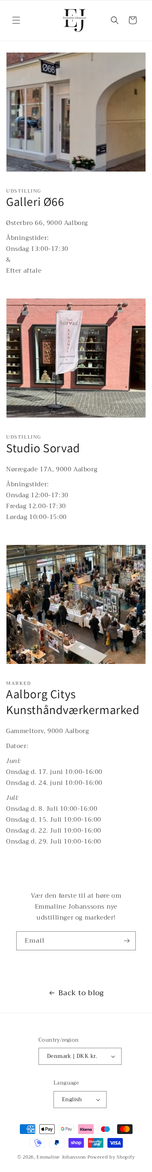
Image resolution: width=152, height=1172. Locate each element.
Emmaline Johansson (61, 1157)
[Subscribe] (126, 940)
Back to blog (80, 992)
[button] (16, 20)
